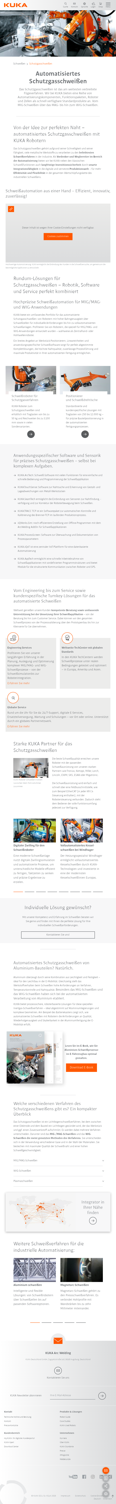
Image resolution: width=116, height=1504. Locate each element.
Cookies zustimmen (58, 236)
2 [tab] (46, 1322)
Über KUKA (64, 1442)
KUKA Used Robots (68, 1425)
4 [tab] (69, 1322)
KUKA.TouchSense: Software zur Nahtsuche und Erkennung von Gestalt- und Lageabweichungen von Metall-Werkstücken (59, 489)
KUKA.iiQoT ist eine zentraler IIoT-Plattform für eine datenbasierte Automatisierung (53, 549)
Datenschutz (80, 1496)
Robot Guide (65, 1417)
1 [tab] (35, 1322)
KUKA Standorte (67, 1447)
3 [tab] (58, 1322)
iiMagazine (64, 1455)
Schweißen (19, 64)
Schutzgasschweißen (40, 64)
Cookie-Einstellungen (99, 1496)
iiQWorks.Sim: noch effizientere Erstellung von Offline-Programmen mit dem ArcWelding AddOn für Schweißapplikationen (59, 525)
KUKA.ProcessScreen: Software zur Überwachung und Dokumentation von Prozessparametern (58, 537)
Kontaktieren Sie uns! (58, 935)
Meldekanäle (65, 1459)
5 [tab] (81, 1322)
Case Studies (65, 1421)
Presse (62, 1451)
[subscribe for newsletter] (102, 1396)
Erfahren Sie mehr (18, 683)
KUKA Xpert (9, 1442)
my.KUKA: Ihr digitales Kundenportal (19, 1438)
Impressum (65, 1496)
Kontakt (7, 1421)
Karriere (63, 1438)
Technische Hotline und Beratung (17, 1417)
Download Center (11, 1447)
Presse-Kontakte (11, 1425)
